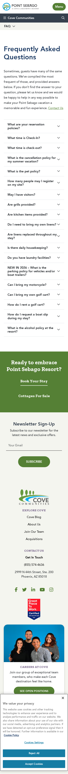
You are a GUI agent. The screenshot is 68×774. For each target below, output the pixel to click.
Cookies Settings (34, 742)
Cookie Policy (11, 735)
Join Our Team (34, 532)
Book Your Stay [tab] (34, 381)
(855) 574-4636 (34, 565)
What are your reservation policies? (26, 126)
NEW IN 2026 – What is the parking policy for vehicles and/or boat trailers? (31, 271)
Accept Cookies (34, 764)
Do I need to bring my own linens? (32, 224)
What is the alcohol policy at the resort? (30, 329)
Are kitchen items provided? (27, 215)
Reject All (34, 753)
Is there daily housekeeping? (28, 248)
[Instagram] (51, 590)
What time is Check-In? (24, 138)
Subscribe (34, 462)
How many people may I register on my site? (31, 183)
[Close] (63, 698)
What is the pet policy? (24, 171)
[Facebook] (16, 590)
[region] (34, 732)
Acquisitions (34, 539)
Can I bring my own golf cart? (29, 295)
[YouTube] (42, 590)
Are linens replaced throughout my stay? (32, 236)
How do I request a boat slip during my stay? (28, 316)
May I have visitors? (21, 195)
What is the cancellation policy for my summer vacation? (32, 159)
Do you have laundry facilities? (29, 258)
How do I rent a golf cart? (26, 305)
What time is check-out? (25, 148)
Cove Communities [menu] (21, 18)
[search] (63, 18)
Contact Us (55, 108)
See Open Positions (34, 691)
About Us (34, 524)
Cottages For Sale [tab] (34, 396)
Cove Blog (34, 517)
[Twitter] (24, 590)
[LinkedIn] (33, 590)
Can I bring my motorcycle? (27, 285)
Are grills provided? (21, 205)
